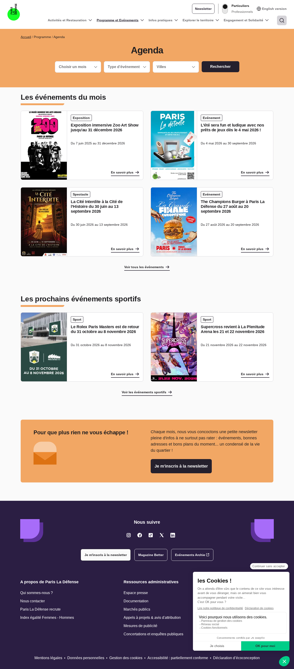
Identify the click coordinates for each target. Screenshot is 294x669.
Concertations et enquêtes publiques (153, 634)
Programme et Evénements (118, 20)
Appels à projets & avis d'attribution (152, 617)
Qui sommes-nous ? (36, 593)
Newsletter (203, 9)
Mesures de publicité (140, 626)
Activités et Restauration (67, 20)
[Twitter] (128, 535)
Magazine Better (151, 555)
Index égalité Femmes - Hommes (47, 617)
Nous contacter (32, 601)
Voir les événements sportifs (144, 392)
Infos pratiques (160, 20)
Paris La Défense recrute (40, 609)
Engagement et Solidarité (243, 20)
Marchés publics (137, 609)
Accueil (26, 37)
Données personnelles (85, 658)
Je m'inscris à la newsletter (181, 466)
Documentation (136, 601)
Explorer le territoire (198, 20)
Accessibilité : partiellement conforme (177, 658)
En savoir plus (122, 172)
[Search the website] (282, 20)
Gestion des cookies (125, 658)
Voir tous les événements (144, 267)
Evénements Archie (190, 555)
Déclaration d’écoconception (236, 658)
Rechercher (220, 67)
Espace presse (136, 593)
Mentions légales (48, 658)
